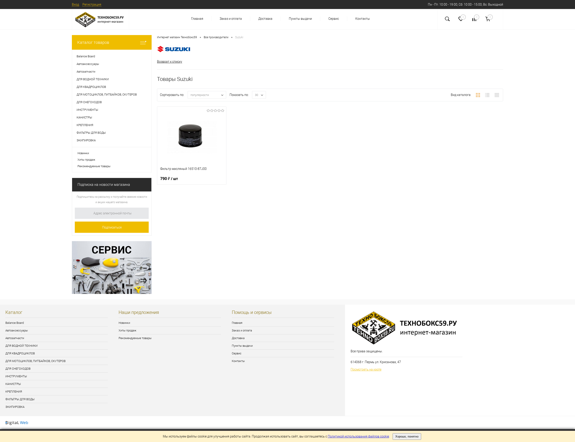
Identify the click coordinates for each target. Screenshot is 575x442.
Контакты (362, 18)
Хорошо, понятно (406, 436)
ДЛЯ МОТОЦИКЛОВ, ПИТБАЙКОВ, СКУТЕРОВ (35, 361)
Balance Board (14, 322)
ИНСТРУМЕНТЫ (16, 376)
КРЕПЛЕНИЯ (13, 391)
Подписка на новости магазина (103, 184)
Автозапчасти (14, 338)
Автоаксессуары (16, 330)
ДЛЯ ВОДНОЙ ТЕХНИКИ (21, 345)
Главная (197, 18)
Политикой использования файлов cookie (358, 436)
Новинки (83, 153)
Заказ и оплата (231, 18)
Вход (75, 4)
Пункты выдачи (300, 18)
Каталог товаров (93, 42)
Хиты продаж (86, 159)
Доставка (265, 18)
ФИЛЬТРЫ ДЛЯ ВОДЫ (20, 399)
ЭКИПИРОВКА (14, 407)
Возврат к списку (169, 61)
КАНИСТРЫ (13, 384)
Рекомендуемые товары (94, 166)
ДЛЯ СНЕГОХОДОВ (18, 368)
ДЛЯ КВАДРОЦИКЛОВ (20, 353)
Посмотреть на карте (366, 369)
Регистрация (91, 4)
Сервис (333, 18)
